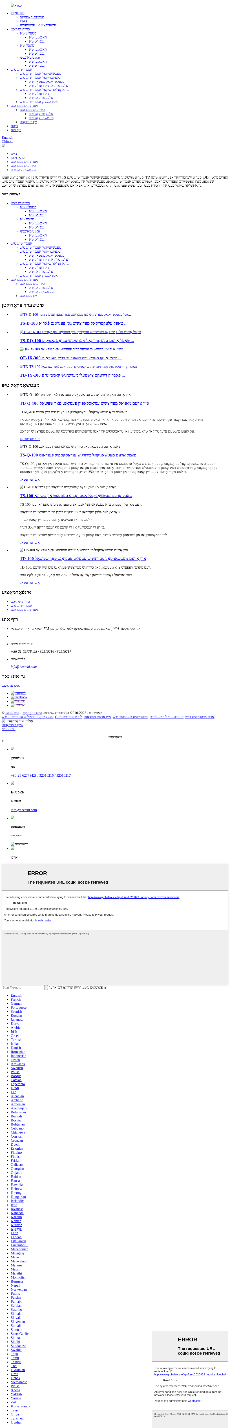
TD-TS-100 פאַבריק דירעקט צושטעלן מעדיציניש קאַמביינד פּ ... (72, 375)
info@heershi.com (24, 667)
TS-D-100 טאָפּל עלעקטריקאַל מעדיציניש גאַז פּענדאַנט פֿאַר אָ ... (74, 323)
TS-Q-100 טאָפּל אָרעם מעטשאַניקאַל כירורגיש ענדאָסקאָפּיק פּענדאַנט (78, 455)
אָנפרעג (35, 439)
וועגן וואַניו (17, 13)
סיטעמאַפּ (12, 713)
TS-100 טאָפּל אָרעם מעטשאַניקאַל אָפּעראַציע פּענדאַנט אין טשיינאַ (76, 495)
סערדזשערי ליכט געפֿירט (167, 717)
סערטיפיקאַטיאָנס (32, 17)
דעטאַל (25, 439)
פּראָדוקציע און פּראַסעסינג (38, 25)
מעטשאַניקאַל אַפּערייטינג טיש (40, 73)
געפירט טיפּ (36, 41)
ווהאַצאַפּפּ (8, 729)
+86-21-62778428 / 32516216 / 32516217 (41, 775)
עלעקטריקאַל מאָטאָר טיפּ (46, 81)
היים (14, 154)
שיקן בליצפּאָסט (12, 725)
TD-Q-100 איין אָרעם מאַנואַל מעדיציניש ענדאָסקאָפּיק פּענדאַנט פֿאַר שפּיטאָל (84, 403)
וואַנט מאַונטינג (30, 57)
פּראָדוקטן (17, 158)
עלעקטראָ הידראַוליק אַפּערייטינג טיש (27, 717)
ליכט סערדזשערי (70, 717)
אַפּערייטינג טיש (21, 69)
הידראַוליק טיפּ (39, 94)
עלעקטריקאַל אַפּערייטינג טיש (40, 77)
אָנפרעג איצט (11, 685)
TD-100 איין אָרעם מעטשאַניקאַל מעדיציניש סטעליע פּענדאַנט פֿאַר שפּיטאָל (83, 558)
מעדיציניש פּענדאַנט (24, 106)
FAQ (23, 21)
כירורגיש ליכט (20, 29)
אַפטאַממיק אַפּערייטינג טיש (39, 102)
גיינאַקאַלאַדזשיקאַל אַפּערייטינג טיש (44, 90)
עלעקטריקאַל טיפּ (41, 98)
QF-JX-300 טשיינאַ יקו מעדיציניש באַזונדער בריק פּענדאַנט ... (71, 358)
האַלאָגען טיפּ (38, 37)
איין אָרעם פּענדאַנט (97, 717)
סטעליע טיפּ (28, 33)
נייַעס (14, 126)
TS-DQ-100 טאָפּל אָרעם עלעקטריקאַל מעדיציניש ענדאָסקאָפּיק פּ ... (77, 340)
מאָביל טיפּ (27, 45)
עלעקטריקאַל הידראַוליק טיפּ (48, 85)
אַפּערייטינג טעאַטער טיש (130, 717)
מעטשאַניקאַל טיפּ (41, 118)
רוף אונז (16, 130)
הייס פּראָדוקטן (32, 713)
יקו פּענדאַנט (28, 122)
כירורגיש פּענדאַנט (32, 110)
